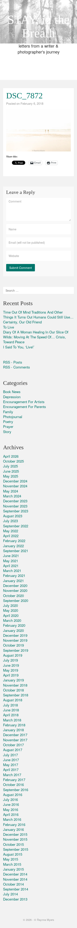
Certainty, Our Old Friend (22, 321)
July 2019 (10, 660)
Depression (12, 396)
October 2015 (13, 844)
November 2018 (15, 685)
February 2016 (14, 824)
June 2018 (11, 709)
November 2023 (15, 505)
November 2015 (15, 839)
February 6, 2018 (32, 103)
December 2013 (15, 899)
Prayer (8, 426)
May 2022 (10, 530)
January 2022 (13, 545)
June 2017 (11, 759)
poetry (8, 421)
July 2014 (10, 893)
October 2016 (13, 784)
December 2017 (15, 734)
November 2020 (15, 590)
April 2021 (10, 565)
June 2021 (11, 555)
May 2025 (10, 476)
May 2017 (10, 764)
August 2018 (12, 699)
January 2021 (13, 580)
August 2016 (12, 794)
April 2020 (10, 615)
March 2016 (12, 819)
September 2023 (15, 510)
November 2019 (15, 640)
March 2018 (12, 719)
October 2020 (13, 595)
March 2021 (12, 570)
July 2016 (10, 799)
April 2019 (10, 675)
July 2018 (10, 704)
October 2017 (13, 744)
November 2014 (15, 879)
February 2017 (14, 779)
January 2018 (13, 729)
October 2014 (13, 884)
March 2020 (12, 620)
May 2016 (10, 809)
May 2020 (10, 610)
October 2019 (13, 645)
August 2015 (12, 854)
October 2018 (13, 690)
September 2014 (15, 889)
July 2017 (10, 754)
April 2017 (10, 769)
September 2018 (15, 694)
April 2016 (10, 814)
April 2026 (10, 456)
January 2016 (13, 829)
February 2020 (14, 625)
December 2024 (15, 480)
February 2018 (14, 724)
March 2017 (12, 774)
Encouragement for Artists (24, 401)
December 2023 (15, 500)
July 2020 (10, 605)
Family (8, 411)
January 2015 (13, 869)
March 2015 (12, 864)
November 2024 (15, 485)
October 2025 (13, 461)
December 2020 (15, 585)
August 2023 (12, 515)
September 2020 (15, 600)
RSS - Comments (16, 367)
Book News (12, 391)
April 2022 (10, 535)
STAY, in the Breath (38, 26)
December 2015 (15, 834)
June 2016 (11, 804)
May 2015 (10, 859)
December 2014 (15, 874)
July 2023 (10, 520)
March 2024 (12, 495)
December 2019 (15, 635)
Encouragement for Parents (24, 406)
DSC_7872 (24, 95)
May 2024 (10, 491)
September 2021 (15, 550)
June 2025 (11, 471)
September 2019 (15, 650)
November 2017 (15, 739)
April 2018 (10, 714)
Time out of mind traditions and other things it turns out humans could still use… (38, 314)
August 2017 (12, 749)
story (7, 431)
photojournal (12, 416)
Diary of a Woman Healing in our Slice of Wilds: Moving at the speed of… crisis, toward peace (35, 337)
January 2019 (13, 679)
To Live (8, 327)
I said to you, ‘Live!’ (18, 346)
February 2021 (14, 575)
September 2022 (15, 525)
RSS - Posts (12, 362)
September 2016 (15, 789)
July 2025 (10, 466)
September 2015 (15, 849)
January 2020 (13, 630)
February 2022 (14, 540)
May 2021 (10, 560)
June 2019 (11, 665)
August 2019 (12, 655)
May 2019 (10, 670)
